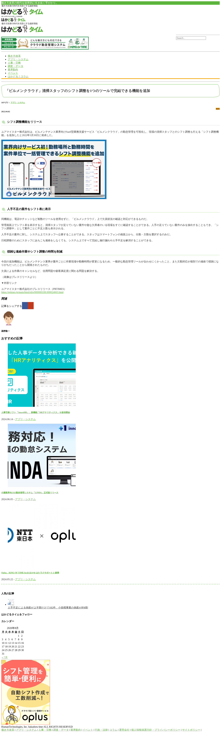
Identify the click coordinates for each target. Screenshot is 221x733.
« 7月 (5, 657)
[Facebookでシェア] (25, 305)
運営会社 (124, 729)
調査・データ (15, 66)
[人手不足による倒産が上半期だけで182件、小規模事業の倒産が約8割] (11, 604)
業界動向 (13, 69)
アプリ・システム (18, 59)
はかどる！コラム (18, 76)
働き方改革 (14, 56)
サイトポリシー (191, 729)
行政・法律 (101, 729)
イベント (13, 73)
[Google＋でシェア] (31, 305)
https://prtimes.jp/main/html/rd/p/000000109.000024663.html (32, 292)
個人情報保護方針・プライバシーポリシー (155, 729)
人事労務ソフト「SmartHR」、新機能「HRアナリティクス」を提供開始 (35, 412)
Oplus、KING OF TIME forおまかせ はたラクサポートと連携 (30, 572)
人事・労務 (14, 62)
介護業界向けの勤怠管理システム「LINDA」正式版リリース (29, 492)
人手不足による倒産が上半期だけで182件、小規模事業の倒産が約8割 (48, 607)
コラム (113, 729)
